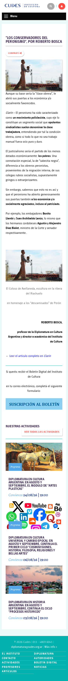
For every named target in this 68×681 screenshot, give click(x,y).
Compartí (14, 53)
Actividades (11, 662)
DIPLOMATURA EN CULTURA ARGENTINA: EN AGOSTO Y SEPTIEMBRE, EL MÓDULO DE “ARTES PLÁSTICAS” (32, 484)
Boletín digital (45, 662)
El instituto (11, 653)
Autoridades (43, 658)
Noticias (40, 667)
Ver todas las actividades (41, 432)
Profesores (11, 667)
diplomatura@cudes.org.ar (26, 647)
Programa (15, 467)
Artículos (9, 671)
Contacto (9, 658)
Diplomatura (44, 653)
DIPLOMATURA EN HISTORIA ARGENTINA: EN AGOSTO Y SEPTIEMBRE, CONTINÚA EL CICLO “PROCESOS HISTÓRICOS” (30, 607)
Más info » (50, 647)
